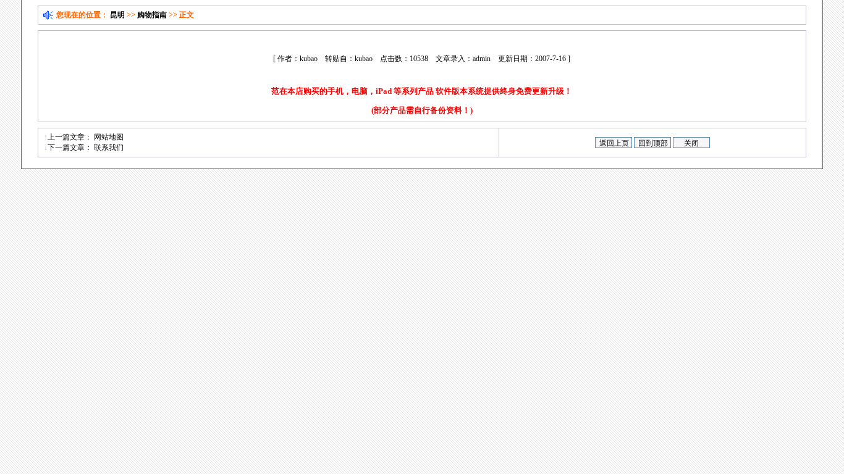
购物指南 (152, 14)
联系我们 (109, 147)
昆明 (117, 14)
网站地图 (109, 137)
